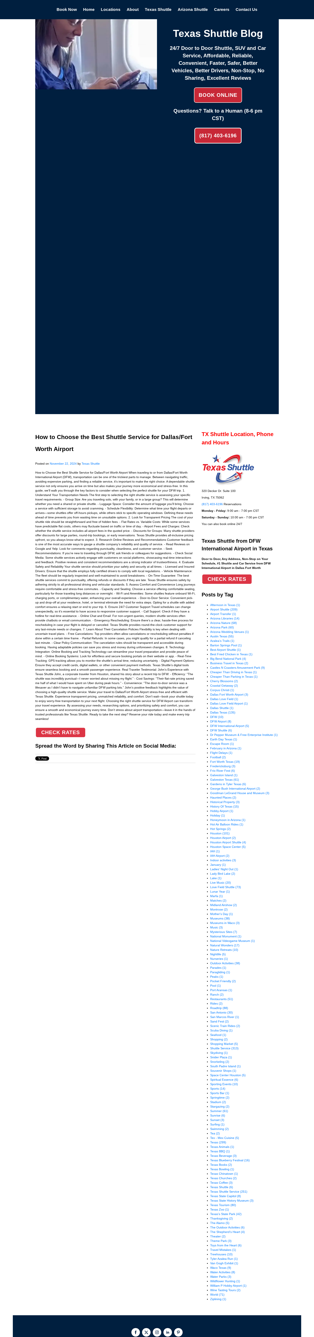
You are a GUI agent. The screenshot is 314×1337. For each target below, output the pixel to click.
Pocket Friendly (223, 981)
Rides (216, 1003)
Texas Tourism (223, 1205)
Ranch (217, 994)
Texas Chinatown (224, 1173)
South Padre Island (225, 1066)
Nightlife (218, 954)
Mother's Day (221, 914)
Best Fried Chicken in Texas (231, 654)
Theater (218, 1236)
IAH (215, 851)
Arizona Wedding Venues (229, 632)
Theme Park (221, 1241)
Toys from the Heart (226, 1245)
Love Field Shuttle (225, 887)
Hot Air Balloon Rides (226, 824)
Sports (217, 1088)
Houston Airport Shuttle (228, 842)
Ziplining (218, 1299)
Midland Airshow (223, 905)
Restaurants (221, 999)
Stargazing (219, 1106)
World (217, 1294)
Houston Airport (223, 838)
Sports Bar (219, 1093)
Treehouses (221, 1254)
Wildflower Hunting (225, 1281)
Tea (215, 1133)
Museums (220, 918)
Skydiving (219, 1052)
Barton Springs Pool (226, 645)
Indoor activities (223, 860)
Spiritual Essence (224, 1079)
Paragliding (220, 972)
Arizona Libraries (224, 618)
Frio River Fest (222, 770)
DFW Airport (220, 721)
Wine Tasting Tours (225, 1290)
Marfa (216, 896)
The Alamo (219, 1223)
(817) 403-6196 (218, 135)
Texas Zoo (219, 1209)
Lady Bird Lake (222, 873)
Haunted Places (223, 797)
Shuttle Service (224, 1048)
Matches (218, 900)
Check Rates (60, 732)
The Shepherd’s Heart (227, 1232)
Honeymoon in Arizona (227, 820)
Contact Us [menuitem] (246, 9)
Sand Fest (219, 1021)
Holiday (217, 815)
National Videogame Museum (232, 941)
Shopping (219, 1039)
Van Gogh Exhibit (224, 1263)
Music (216, 927)
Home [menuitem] (89, 9)
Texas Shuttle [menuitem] (158, 9)
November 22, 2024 (63, 463)
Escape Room (222, 743)
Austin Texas (222, 636)
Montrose (219, 909)
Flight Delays (221, 752)
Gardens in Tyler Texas (228, 784)
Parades (218, 967)
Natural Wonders (224, 945)
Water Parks (220, 1276)
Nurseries (219, 958)
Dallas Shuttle (221, 708)
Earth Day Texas (223, 739)
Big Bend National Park (228, 658)
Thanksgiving (221, 1218)
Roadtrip (219, 1008)
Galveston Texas (224, 779)
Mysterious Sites (223, 932)
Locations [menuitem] (110, 9)
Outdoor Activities (225, 963)
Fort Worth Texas (225, 761)
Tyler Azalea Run (224, 1258)
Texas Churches (223, 1178)
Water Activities (222, 1272)
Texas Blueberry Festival (230, 1160)
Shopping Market (224, 1044)
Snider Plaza (221, 1057)
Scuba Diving (221, 1030)
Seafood (218, 1035)
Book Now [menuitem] (67, 9)
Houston (220, 833)
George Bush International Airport (235, 788)
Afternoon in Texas (225, 605)
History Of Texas (224, 806)
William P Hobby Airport (228, 1285)
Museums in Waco (225, 923)
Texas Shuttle (91, 463)
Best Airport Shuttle (225, 649)
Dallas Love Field (224, 699)
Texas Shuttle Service (228, 1191)
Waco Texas (220, 1267)
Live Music (220, 882)
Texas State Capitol (225, 1196)
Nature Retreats (224, 949)
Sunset (217, 1120)
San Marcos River (224, 1017)
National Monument (225, 936)
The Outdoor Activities (227, 1227)
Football (218, 757)
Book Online (218, 95)
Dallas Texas (222, 712)
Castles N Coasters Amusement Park (237, 667)
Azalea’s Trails (222, 640)
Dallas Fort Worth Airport (229, 694)
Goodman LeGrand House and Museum (239, 793)
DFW (216, 717)
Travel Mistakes (223, 1249)
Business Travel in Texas (229, 663)
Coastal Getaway (224, 685)
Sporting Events (224, 1084)
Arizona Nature (223, 623)
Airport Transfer (223, 614)
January (218, 864)
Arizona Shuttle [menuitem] (193, 9)
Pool (215, 985)
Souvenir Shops (223, 1070)
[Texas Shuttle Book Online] (96, 87)
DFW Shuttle (221, 730)
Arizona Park (222, 627)
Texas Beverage (223, 1155)
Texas (218, 1142)
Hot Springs (220, 829)
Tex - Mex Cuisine (224, 1138)
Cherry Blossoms (224, 681)
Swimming (219, 1129)
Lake (216, 878)
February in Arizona (225, 748)
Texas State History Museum (232, 1200)
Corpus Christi (222, 690)
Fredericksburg (222, 766)
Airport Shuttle (224, 609)
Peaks (216, 976)
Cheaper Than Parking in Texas (234, 676)
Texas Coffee (221, 1182)
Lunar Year (220, 891)
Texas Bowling (222, 1169)
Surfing (217, 1124)
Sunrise (217, 1115)
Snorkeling (219, 1061)
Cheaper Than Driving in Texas (233, 672)
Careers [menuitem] (221, 9)
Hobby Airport (221, 811)
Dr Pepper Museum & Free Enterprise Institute (244, 735)
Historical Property (225, 802)
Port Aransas (221, 990)
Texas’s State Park (226, 1214)
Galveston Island (224, 775)
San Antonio (221, 1012)
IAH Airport (219, 855)
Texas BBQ (220, 1151)
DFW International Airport (229, 726)
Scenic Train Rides (225, 1026)
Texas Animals (222, 1146)
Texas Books (221, 1164)
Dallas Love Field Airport (229, 703)
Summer (219, 1111)
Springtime (219, 1097)
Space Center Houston (228, 1075)
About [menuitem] (133, 9)
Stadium (218, 1102)
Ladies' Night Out (224, 869)
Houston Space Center (228, 846)
